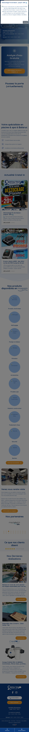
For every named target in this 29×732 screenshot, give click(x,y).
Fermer (25, 22)
